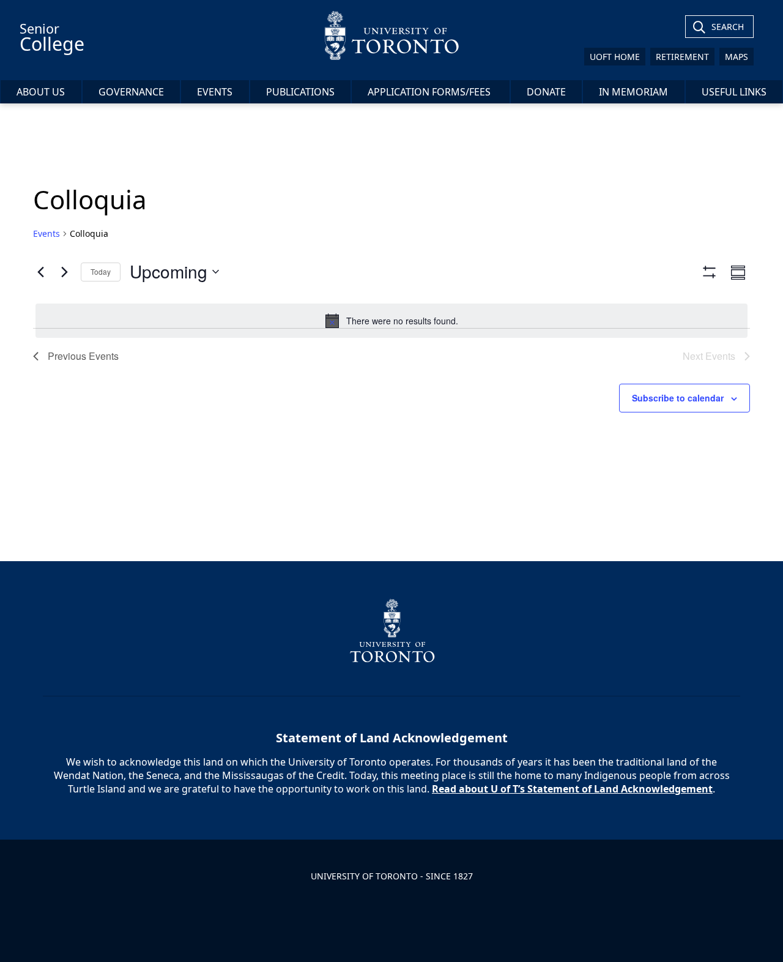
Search (727, 26)
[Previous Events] (40, 271)
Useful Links (734, 92)
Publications (300, 92)
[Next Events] (64, 271)
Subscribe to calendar (678, 398)
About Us (41, 92)
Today (101, 271)
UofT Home (615, 56)
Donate (546, 92)
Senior (52, 38)
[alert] (391, 321)
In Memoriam (633, 92)
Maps (736, 56)
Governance (131, 92)
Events (214, 92)
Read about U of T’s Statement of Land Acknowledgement (572, 789)
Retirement (682, 56)
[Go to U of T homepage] (391, 35)
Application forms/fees (430, 92)
